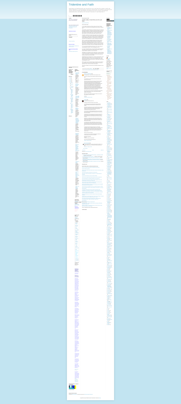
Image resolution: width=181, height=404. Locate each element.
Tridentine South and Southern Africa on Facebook (73, 27)
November (71, 84)
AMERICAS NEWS (109, 128)
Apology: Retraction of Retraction (77, 109)
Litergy (108, 233)
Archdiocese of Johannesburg (109, 139)
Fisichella (108, 194)
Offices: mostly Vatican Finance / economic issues (88, 201)
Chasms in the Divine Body (109, 166)
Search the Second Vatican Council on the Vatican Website (89, 175)
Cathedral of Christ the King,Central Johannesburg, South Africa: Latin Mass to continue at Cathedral (77, 120)
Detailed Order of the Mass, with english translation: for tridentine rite (109, 44)
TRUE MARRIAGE (109, 305)
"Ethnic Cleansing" (109, 109)
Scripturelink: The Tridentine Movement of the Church (109, 28)
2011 (70, 78)
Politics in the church (109, 259)
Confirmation (109, 171)
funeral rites (108, 198)
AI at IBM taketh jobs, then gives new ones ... (88, 156)
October (71, 86)
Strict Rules (108, 290)
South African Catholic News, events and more (109, 88)
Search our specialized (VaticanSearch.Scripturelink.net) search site (90, 167)
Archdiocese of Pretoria (109, 141)
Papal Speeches (109, 255)
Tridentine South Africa (72, 41)
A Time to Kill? (109, 118)
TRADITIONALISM (109, 293)
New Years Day (109, 245)
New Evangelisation (109, 242)
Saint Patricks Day (109, 277)
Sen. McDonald (109, 283)
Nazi (107, 241)
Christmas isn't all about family (77, 162)
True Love (108, 304)
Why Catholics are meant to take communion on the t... (71, 105)
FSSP (108, 197)
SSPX (108, 288)
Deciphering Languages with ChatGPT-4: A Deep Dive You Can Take (91, 161)
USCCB (108, 311)
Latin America (109, 227)
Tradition (108, 292)
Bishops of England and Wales (109, 151)
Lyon (108, 236)
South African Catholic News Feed (73, 51)
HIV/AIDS (108, 207)
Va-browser (108, 312)
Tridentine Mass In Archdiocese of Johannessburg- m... (71, 111)
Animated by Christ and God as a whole (109, 134)
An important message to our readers (109, 131)
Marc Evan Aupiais (108, 59)
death (108, 180)
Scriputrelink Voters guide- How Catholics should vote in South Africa (109, 97)
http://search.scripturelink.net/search (77, 205)
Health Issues (109, 204)
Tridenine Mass (109, 295)
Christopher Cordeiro (108, 169)
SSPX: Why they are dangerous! (109, 39)
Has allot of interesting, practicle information (108, 47)
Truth (108, 308)
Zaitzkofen (108, 324)
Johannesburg (109, 223)
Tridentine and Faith (81, 4)
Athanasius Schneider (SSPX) (109, 144)
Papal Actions (109, 254)
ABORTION (108, 119)
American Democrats (108, 125)
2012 (70, 77)
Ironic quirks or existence (109, 219)
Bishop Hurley (109, 149)
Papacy (108, 253)
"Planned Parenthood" (108, 114)
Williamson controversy (108, 322)
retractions (108, 273)
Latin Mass (108, 228)
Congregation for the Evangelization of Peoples (109, 173)
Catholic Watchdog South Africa (109, 86)
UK (107, 309)
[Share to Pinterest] (98, 68)
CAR (107, 158)
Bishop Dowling (109, 148)
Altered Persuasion (109, 123)
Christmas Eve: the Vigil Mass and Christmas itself (77, 85)
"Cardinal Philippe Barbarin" (109, 106)
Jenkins (108, 221)
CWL (108, 176)
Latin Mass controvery (90, 69)
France (108, 196)
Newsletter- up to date (95, 69)
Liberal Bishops (109, 231)
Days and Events (109, 177)
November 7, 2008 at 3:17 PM (88, 146)
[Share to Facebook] (97, 68)
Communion (108, 170)
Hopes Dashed (86, 69)
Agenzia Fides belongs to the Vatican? (77, 73)
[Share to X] (96, 68)
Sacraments (108, 276)
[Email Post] (93, 68)
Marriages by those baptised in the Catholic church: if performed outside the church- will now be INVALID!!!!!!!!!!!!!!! (77, 148)
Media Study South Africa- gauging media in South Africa (109, 83)
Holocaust (108, 209)
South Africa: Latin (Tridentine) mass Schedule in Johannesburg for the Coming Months (77, 175)
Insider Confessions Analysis (108, 214)
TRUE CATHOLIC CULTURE (109, 303)
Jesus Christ (108, 222)
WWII (108, 323)
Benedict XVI (109, 147)
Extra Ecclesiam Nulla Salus (109, 189)
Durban (108, 181)
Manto (108, 237)
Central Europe (109, 165)
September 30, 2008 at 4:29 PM (88, 97)
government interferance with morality (109, 202)
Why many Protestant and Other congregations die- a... (71, 100)
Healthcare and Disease (109, 206)
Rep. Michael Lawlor (109, 272)
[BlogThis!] (95, 68)
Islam (108, 220)
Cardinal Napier (109, 159)
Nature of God (109, 240)
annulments (108, 135)
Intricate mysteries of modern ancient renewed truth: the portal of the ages (109, 216)
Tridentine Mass (109, 299)
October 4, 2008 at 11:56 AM (87, 140)
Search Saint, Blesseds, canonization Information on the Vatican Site (90, 178)
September (71, 87)
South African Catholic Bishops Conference (109, 286)
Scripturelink (76, 201)
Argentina (108, 142)
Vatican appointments (109, 314)
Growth (108, 203)
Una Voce (108, 310)
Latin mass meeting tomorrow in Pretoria (71, 95)
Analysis (108, 132)
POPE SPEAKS (109, 265)
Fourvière (108, 195)
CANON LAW (109, 157)
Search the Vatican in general (86, 168)
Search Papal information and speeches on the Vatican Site (89, 172)
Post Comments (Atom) (88, 151)
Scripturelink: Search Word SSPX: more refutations (109, 37)
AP (107, 136)
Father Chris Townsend (108, 191)
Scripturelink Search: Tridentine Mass (109, 41)
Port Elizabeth (109, 266)
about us (108, 120)
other (76, 249)
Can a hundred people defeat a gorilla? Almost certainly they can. (91, 157)
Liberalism (108, 232)
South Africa (108, 284)
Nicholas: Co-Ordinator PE (87, 73)
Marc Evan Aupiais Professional (89, 394)
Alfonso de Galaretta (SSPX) (109, 121)
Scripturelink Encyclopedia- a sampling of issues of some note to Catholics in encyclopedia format (109, 78)
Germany (108, 199)
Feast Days (108, 193)
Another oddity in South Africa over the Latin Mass (71, 91)
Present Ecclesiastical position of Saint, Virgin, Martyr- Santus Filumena (76, 380)
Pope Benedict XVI (109, 260)
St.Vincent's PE (109, 289)
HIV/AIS (108, 208)
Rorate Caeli (108, 274)
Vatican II (108, 318)
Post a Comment (85, 148)
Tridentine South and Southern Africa (109, 94)
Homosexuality (109, 210)
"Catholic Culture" (109, 107)
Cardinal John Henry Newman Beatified (77, 187)
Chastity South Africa (109, 90)
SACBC (108, 275)
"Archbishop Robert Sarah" (109, 103)
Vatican (108, 313)
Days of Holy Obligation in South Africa (77, 134)
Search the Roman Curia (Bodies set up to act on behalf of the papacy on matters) (92, 186)
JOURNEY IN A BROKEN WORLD (109, 225)
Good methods (109, 200)
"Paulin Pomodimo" (109, 112)
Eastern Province (109, 182)
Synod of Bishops (84, 200)
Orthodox (85, 99)
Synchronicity (109, 291)
